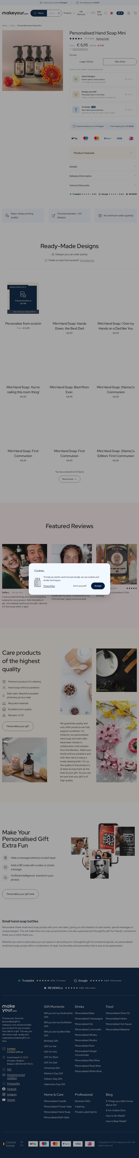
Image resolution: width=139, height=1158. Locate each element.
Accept (97, 585)
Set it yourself (79, 585)
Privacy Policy (49, 586)
